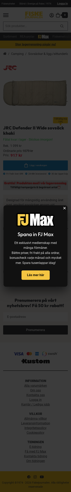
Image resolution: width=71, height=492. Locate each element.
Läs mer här (35, 275)
